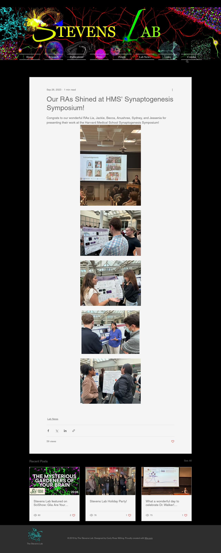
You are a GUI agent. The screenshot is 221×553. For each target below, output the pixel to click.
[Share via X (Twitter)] (56, 430)
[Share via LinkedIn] (65, 430)
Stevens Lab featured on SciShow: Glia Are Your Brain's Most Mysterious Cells (54, 503)
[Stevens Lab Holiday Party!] (111, 481)
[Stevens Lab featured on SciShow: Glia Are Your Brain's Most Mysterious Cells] (54, 481)
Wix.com (149, 538)
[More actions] (172, 90)
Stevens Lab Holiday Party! (108, 501)
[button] (187, 61)
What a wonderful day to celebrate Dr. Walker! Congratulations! (162, 503)
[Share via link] (73, 430)
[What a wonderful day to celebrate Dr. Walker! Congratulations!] (166, 481)
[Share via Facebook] (48, 430)
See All (188, 460)
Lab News (52, 419)
